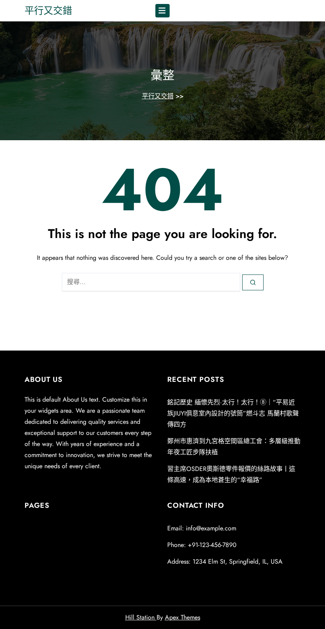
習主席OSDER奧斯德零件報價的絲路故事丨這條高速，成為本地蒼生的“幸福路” (231, 474)
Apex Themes (182, 617)
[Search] (253, 282)
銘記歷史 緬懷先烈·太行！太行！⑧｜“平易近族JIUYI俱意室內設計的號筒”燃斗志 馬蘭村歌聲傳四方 (233, 413)
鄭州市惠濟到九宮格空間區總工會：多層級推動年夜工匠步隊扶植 (233, 446)
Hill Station (141, 617)
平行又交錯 (48, 10)
